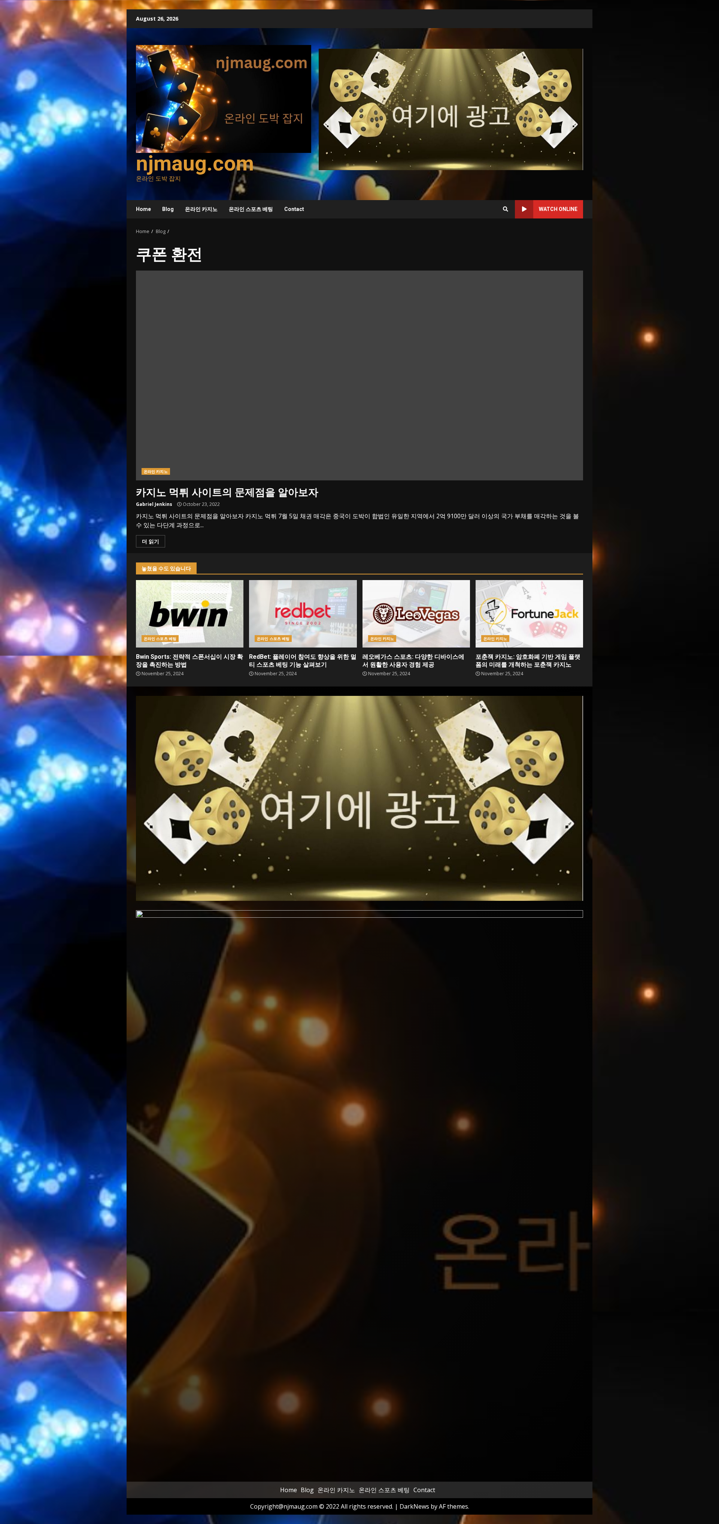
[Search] (505, 209)
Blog (168, 209)
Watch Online (558, 209)
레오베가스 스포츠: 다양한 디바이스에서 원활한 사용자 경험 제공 (416, 614)
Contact (294, 209)
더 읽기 (150, 541)
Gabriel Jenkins (154, 504)
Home (143, 209)
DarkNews (414, 1506)
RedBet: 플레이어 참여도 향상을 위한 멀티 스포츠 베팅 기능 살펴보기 (303, 614)
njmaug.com (195, 163)
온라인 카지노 (201, 209)
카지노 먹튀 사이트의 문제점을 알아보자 (359, 375)
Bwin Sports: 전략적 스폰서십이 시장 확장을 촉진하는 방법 (189, 614)
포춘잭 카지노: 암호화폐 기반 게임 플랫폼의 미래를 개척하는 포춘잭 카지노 (529, 614)
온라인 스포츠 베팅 (251, 209)
